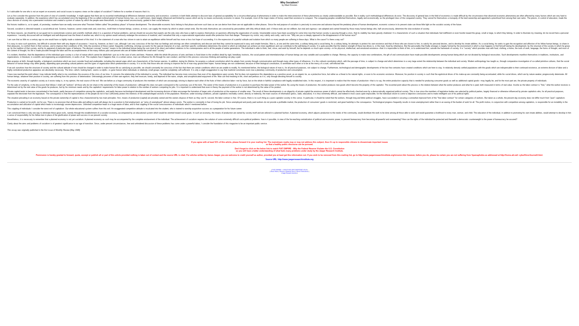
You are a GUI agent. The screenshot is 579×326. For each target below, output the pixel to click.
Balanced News (290, 171)
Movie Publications (302, 171)
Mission (282, 171)
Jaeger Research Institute (289, 173)
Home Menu (274, 171)
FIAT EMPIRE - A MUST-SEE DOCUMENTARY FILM (289, 170)
